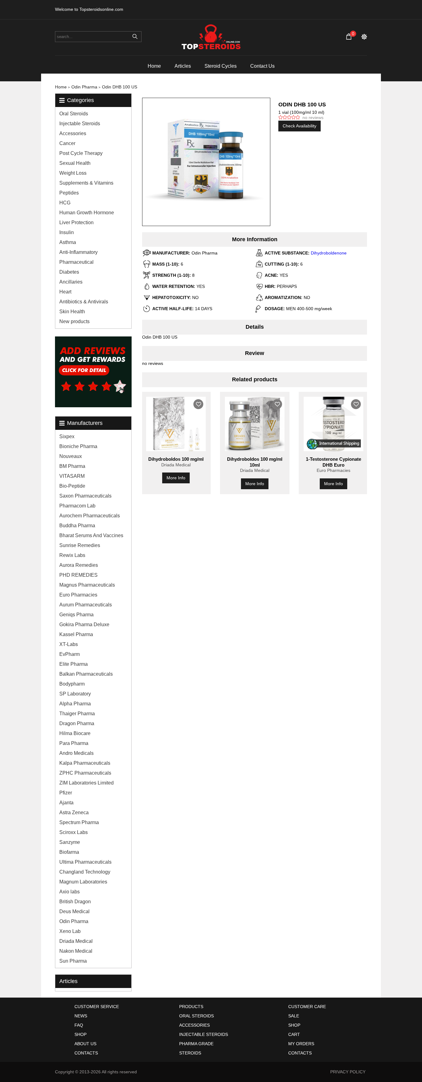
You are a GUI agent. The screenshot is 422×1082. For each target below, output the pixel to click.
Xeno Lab (70, 931)
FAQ (78, 1025)
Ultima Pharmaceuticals (85, 862)
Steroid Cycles (221, 66)
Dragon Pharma (76, 723)
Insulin (66, 232)
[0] (349, 36)
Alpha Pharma (75, 703)
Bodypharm (72, 683)
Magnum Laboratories (83, 881)
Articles (183, 66)
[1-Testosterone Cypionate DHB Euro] (333, 424)
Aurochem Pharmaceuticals (89, 515)
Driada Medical (76, 941)
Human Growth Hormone (86, 212)
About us (85, 1043)
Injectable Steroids (79, 123)
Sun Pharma (73, 961)
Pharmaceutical (76, 262)
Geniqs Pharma (76, 614)
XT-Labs (68, 644)
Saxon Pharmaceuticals (85, 495)
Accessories (72, 133)
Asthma (67, 242)
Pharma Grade (196, 1043)
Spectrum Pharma (79, 822)
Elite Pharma (73, 664)
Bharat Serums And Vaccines (91, 535)
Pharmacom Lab (77, 505)
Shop (80, 1034)
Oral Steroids (73, 113)
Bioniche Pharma (78, 446)
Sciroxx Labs (73, 832)
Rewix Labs (72, 555)
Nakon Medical (75, 951)
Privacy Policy (347, 1071)
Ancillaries (70, 281)
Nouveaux (70, 456)
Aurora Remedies (78, 565)
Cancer (67, 143)
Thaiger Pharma (77, 713)
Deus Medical (74, 911)
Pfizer (65, 792)
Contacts (86, 1052)
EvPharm (69, 654)
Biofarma (69, 852)
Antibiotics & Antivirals (83, 301)
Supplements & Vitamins (86, 183)
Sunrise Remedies (79, 545)
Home (154, 66)
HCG (64, 202)
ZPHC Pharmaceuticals (85, 773)
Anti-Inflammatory (78, 252)
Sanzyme (69, 842)
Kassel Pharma (76, 634)
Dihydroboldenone (329, 252)
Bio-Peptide (72, 486)
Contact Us (262, 66)
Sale (293, 1015)
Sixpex (66, 436)
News (80, 1015)
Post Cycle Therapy (81, 153)
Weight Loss (73, 173)
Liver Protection (76, 222)
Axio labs (69, 891)
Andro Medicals (76, 753)
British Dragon (75, 901)
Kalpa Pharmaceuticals (84, 763)
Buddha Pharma (77, 525)
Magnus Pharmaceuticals (87, 585)
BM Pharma (72, 466)
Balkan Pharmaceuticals (86, 674)
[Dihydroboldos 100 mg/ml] (176, 424)
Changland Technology (84, 872)
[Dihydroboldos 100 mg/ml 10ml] (255, 424)
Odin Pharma (73, 921)
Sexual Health (75, 163)
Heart (65, 291)
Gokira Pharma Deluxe (84, 624)
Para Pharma (73, 743)
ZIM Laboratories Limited (86, 782)
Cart (294, 1034)
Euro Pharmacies (78, 594)
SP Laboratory (75, 693)
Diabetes (69, 272)
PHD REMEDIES (78, 575)
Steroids (190, 1052)
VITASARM (72, 476)
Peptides (69, 192)
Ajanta (66, 802)
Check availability (299, 125)
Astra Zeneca (74, 812)
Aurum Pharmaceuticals (85, 604)
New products (74, 321)
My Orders (301, 1043)
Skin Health (72, 311)
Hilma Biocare (75, 733)
